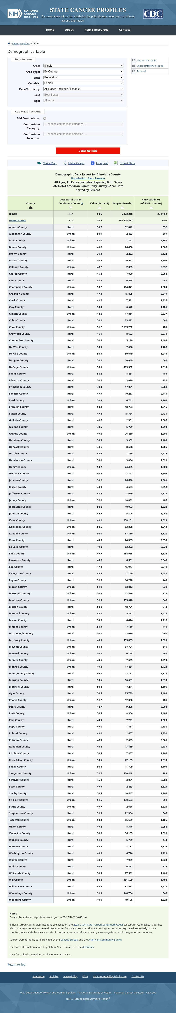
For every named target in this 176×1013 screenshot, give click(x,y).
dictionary (88, 947)
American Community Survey (105, 939)
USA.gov (151, 992)
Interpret (102, 163)
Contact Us (137, 976)
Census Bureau (69, 939)
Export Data (127, 163)
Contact (124, 30)
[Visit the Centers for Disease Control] (153, 12)
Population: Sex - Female (88, 178)
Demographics (21, 43)
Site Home (38, 976)
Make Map (50, 163)
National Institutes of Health (95, 992)
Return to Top (16, 964)
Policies (54, 976)
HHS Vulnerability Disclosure (109, 976)
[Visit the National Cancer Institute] (23, 12)
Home (50, 30)
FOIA (85, 976)
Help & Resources (96, 30)
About (69, 30)
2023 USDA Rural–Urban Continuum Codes (98, 924)
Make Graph (76, 163)
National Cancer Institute (129, 992)
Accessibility (70, 976)
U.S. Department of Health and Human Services (48, 992)
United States (17, 220)
